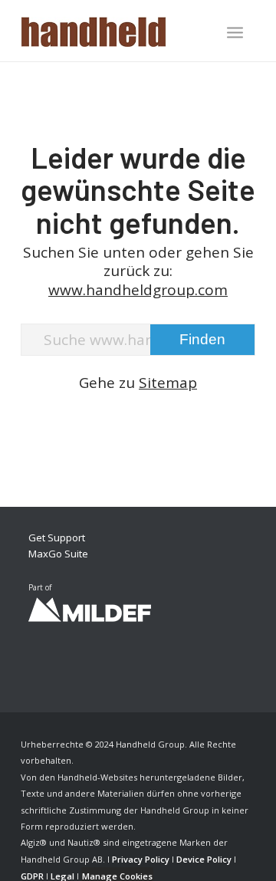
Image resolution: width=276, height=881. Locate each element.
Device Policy (204, 859)
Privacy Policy (140, 859)
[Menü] (235, 32)
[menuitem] (235, 33)
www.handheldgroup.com (138, 290)
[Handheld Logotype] (115, 30)
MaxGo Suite (58, 553)
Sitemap (168, 383)
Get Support (56, 537)
